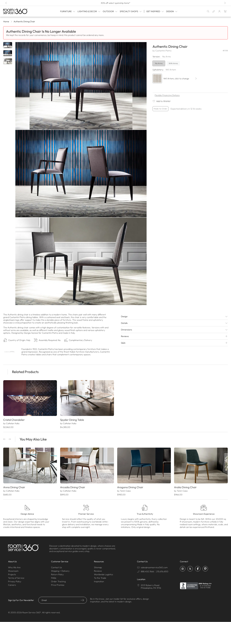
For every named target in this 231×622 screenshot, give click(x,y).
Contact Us (56, 567)
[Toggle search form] (208, 11)
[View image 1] (7, 45)
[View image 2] (7, 53)
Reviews (98, 571)
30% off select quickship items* (115, 3)
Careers (12, 585)
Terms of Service (16, 578)
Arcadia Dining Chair (72, 487)
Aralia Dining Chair (185, 487)
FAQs (53, 578)
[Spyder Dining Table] (87, 398)
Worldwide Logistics (103, 574)
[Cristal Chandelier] (30, 398)
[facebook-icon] (197, 568)
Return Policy (57, 574)
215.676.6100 (162, 571)
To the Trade (100, 578)
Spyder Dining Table (72, 419)
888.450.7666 (147, 571)
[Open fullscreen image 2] (81, 173)
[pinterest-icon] (205, 568)
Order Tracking (58, 581)
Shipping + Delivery (60, 571)
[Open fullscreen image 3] (81, 261)
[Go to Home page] (19, 11)
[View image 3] (7, 61)
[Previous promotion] (6, 3)
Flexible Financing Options (167, 95)
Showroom (13, 571)
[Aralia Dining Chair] (201, 465)
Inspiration (99, 581)
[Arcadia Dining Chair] (87, 465)
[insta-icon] (182, 568)
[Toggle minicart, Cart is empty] (225, 11)
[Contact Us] (213, 11)
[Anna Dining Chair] (30, 465)
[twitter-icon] (190, 568)
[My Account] (219, 11)
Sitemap (98, 567)
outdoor (108, 11)
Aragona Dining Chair (130, 487)
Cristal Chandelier (14, 419)
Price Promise (57, 585)
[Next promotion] (225, 3)
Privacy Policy (14, 581)
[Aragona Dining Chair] (144, 465)
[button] (4, 439)
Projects (12, 574)
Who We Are (14, 567)
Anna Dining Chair (14, 487)
